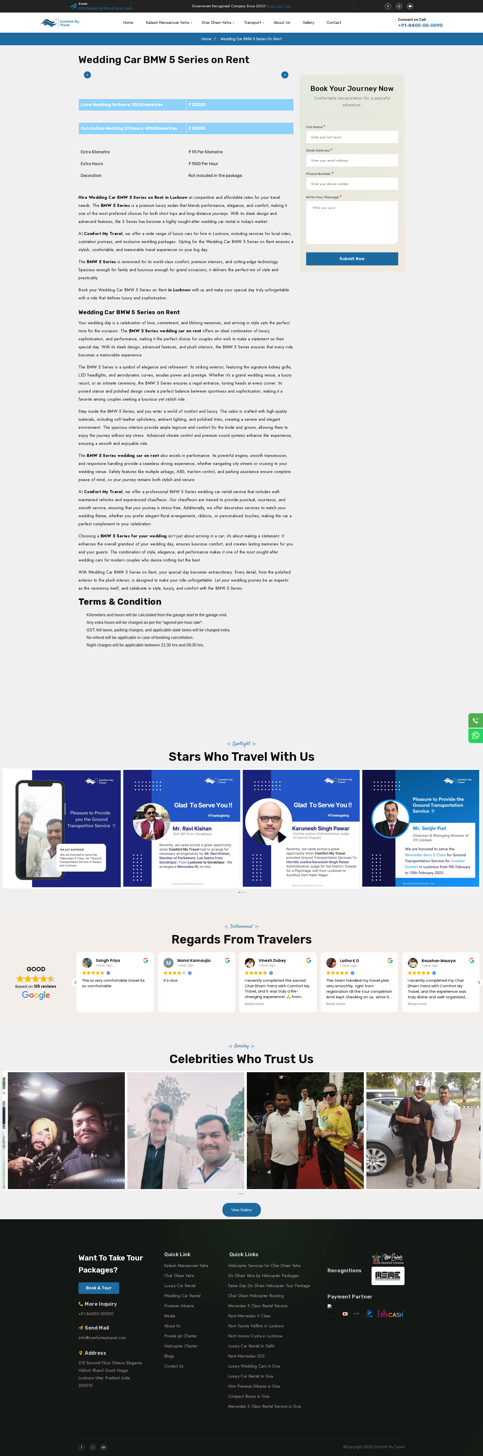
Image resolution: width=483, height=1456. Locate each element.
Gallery (308, 22)
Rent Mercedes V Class (249, 1316)
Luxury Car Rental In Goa (250, 1376)
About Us (282, 22)
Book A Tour (99, 1288)
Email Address (319, 150)
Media (169, 1316)
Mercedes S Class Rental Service (258, 1306)
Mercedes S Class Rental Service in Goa (264, 1406)
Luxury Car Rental (179, 1286)
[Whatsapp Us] (475, 735)
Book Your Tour (279, 6)
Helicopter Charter (180, 1346)
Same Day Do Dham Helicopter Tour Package (269, 1286)
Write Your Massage (323, 197)
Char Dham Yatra (216, 22)
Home (128, 22)
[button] (87, 74)
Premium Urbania (179, 1306)
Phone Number (319, 174)
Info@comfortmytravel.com (105, 8)
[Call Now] (475, 720)
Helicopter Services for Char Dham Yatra (264, 1266)
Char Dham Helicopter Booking (256, 1296)
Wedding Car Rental (182, 1296)
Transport (252, 22)
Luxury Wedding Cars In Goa (254, 1366)
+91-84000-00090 (95, 1314)
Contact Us (173, 1366)
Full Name (315, 127)
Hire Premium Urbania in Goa (254, 1386)
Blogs (169, 1356)
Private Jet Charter (180, 1336)
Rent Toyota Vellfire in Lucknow (256, 1326)
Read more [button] (253, 1004)
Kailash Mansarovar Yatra (167, 22)
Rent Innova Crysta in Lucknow (255, 1336)
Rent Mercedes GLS (246, 1356)
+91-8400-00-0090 (420, 25)
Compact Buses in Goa (248, 1396)
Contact (334, 22)
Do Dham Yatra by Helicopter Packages (263, 1276)
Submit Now (352, 258)
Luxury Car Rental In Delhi (251, 1346)
